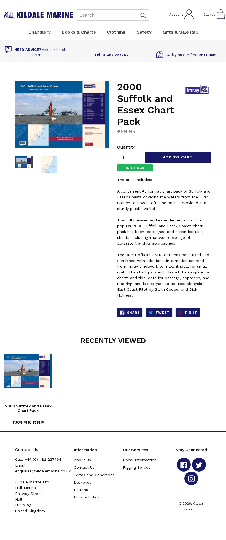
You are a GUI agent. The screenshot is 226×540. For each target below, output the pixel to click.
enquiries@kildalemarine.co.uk (43, 471)
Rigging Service (136, 467)
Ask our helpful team (41, 52)
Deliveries (82, 482)
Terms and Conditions (94, 475)
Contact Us (84, 467)
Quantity (126, 147)
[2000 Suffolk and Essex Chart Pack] (28, 379)
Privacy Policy (86, 497)
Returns (81, 489)
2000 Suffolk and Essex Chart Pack (28, 408)
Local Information (140, 460)
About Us (82, 460)
